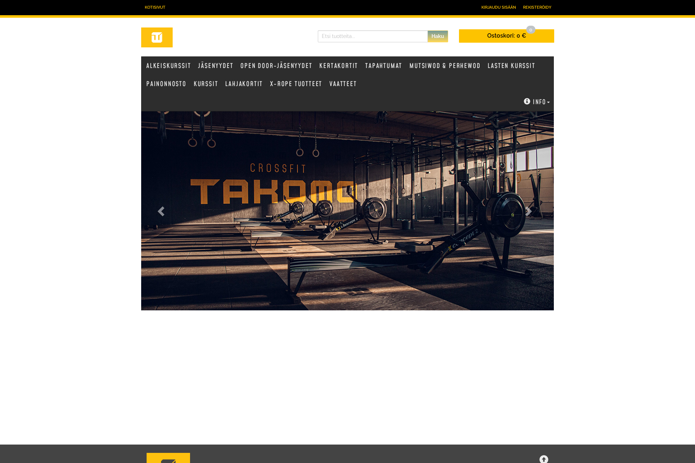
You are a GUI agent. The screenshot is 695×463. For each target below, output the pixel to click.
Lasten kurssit (511, 66)
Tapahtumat (383, 66)
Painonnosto (166, 84)
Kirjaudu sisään (498, 7)
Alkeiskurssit (168, 66)
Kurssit (206, 84)
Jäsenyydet (215, 66)
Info (539, 102)
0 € (509, 34)
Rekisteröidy (537, 7)
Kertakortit (338, 66)
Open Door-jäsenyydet (276, 66)
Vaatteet (343, 84)
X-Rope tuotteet (296, 84)
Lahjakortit (244, 84)
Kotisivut (155, 7)
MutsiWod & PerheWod (444, 66)
